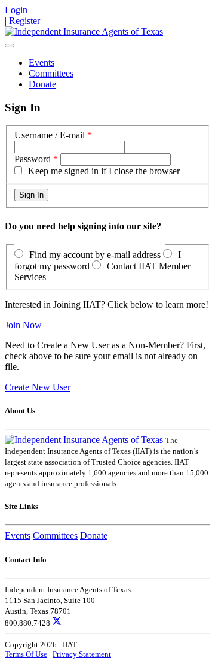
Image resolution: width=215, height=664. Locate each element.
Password (32, 159)
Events (41, 62)
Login (16, 10)
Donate (42, 84)
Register (24, 21)
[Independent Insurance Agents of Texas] (84, 31)
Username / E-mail (49, 135)
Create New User (37, 387)
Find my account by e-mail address (95, 255)
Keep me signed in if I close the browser (104, 171)
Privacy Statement (82, 654)
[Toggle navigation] (9, 45)
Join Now (23, 325)
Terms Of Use (26, 654)
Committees (51, 73)
